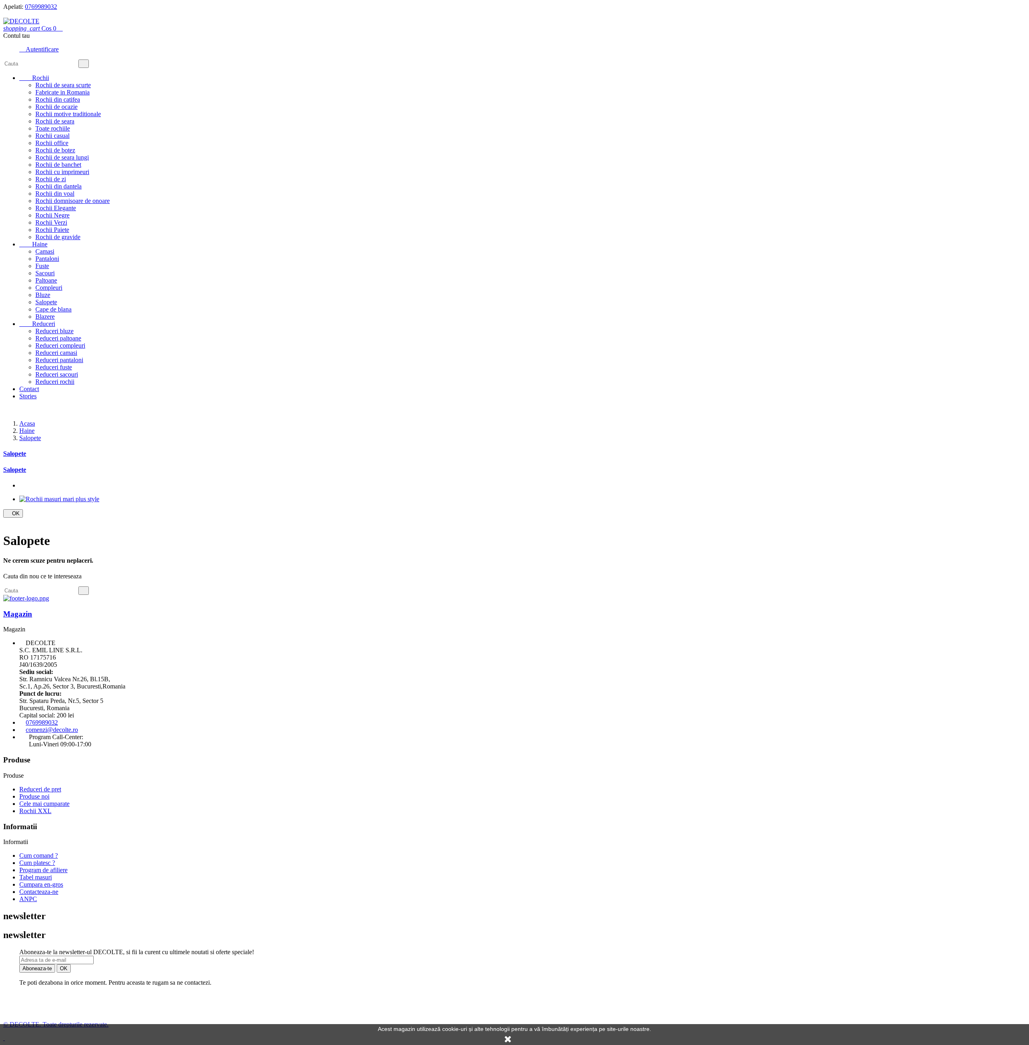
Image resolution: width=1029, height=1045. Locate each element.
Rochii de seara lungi (62, 157)
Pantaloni (47, 258)
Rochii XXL (35, 810)
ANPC (28, 898)
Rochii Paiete (52, 229)
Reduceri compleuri (60, 345)
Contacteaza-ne (38, 891)
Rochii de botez (55, 150)
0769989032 (41, 6)
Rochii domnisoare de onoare (72, 200)
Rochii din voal (54, 193)
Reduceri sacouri (56, 374)
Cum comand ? (38, 855)
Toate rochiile (52, 128)
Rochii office (51, 142)
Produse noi (34, 796)
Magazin (17, 614)
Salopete (46, 302)
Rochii (34, 77)
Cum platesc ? (37, 862)
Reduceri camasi (56, 352)
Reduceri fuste (53, 367)
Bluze (42, 294)
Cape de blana (53, 309)
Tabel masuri (35, 877)
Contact (29, 388)
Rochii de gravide (57, 237)
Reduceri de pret (40, 789)
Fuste (42, 265)
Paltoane (46, 280)
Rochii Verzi (51, 222)
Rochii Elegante (55, 208)
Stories (28, 396)
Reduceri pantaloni (59, 360)
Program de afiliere (43, 870)
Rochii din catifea (57, 99)
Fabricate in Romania (62, 92)
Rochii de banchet (58, 164)
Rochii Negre (52, 215)
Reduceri (37, 323)
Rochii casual (52, 135)
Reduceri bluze (54, 331)
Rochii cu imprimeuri (62, 171)
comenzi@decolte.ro (52, 729)
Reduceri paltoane (58, 338)
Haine (33, 244)
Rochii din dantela (58, 186)
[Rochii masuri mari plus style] (59, 499)
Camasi (44, 251)
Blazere (45, 316)
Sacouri (45, 273)
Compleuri (48, 287)
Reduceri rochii (54, 381)
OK (13, 513)
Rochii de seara (54, 121)
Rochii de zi (50, 179)
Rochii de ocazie (56, 106)
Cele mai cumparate (44, 803)
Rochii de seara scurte (63, 85)
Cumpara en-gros (41, 884)
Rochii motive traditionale (68, 114)
